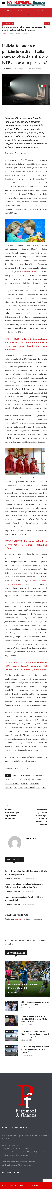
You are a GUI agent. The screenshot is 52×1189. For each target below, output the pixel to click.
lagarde (26, 779)
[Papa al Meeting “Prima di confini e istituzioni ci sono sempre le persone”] (12, 1051)
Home (4, 33)
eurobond (24, 783)
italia (13, 779)
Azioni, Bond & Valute (18, 33)
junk (44, 787)
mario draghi (35, 783)
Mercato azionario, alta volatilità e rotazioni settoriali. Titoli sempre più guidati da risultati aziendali (26, 28)
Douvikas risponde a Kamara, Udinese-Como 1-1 (23, 986)
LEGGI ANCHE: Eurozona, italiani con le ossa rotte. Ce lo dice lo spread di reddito (26, 544)
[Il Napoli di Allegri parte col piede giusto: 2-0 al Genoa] (12, 1006)
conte (7, 779)
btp (33, 779)
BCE (19, 779)
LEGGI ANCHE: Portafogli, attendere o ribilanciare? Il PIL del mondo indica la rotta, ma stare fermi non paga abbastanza (26, 344)
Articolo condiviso (13, 878)
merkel (39, 779)
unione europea (25, 775)
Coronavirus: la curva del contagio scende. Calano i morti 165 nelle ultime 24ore (24, 885)
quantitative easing (38, 775)
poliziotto (8, 787)
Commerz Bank (29, 271)
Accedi (40, 11)
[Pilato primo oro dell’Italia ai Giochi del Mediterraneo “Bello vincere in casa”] (12, 1021)
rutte (38, 787)
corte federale (29, 787)
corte (20, 787)
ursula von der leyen (12, 783)
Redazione (7, 68)
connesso (19, 919)
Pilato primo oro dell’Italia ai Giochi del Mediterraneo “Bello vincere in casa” (34, 1019)
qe (15, 787)
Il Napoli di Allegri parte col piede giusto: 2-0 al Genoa (35, 1003)
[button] (45, 23)
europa (15, 775)
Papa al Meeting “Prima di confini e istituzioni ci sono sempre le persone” (35, 1049)
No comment (36, 68)
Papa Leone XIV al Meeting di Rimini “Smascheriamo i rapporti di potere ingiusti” (35, 1034)
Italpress (12, 978)
